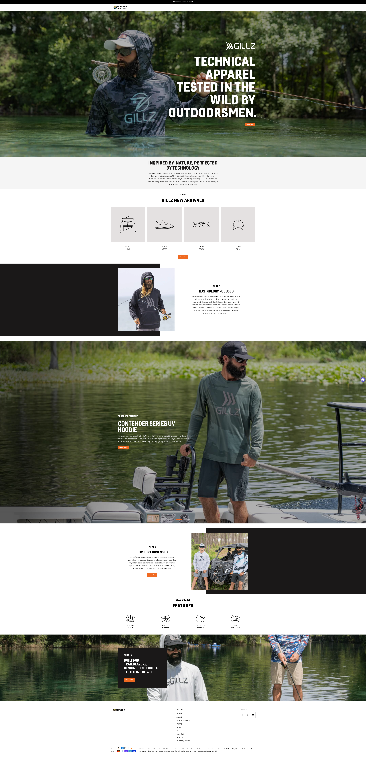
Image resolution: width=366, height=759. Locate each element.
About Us (179, 714)
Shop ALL (183, 257)
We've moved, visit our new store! (183, 2)
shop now (123, 447)
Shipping (179, 724)
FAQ (178, 730)
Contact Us (180, 737)
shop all (250, 124)
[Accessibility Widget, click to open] (363, 379)
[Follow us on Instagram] (247, 715)
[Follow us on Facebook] (242, 715)
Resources (181, 709)
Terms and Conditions (183, 720)
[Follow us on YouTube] (252, 715)
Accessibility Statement (184, 741)
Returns (179, 727)
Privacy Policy (181, 734)
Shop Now (129, 680)
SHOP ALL (152, 575)
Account (179, 717)
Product (127, 246)
